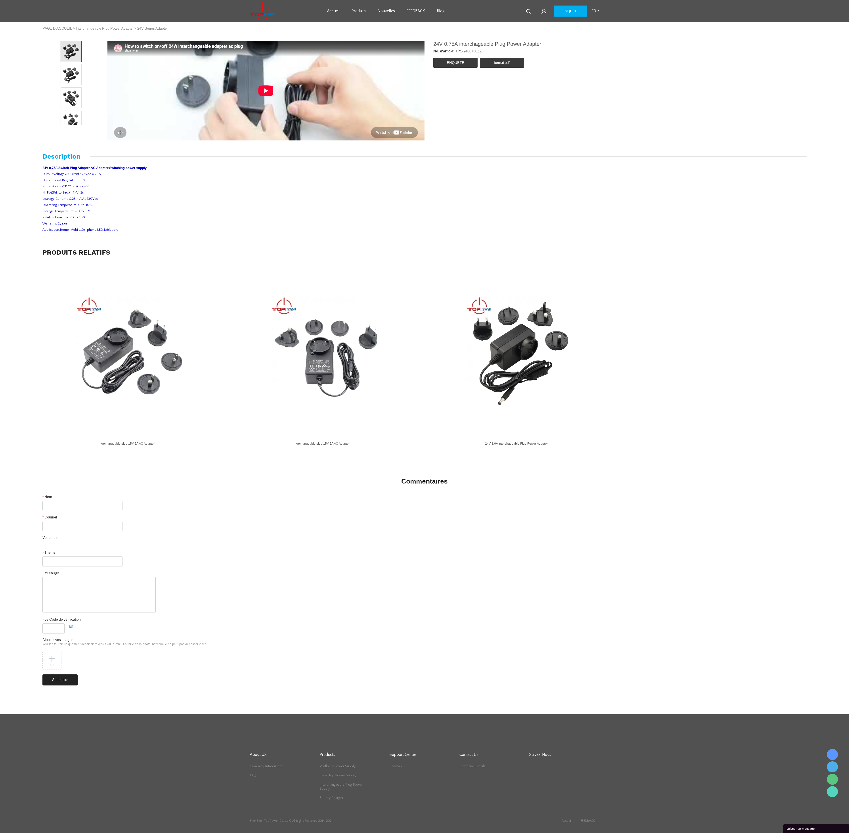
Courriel (49, 517)
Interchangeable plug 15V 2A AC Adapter (126, 443)
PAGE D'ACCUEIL (57, 28)
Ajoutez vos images (124, 642)
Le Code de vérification (61, 619)
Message (50, 573)
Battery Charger (331, 798)
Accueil (333, 11)
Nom (47, 497)
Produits (359, 11)
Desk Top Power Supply (338, 775)
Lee (832, 791)
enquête (571, 11)
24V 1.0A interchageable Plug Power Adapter (516, 443)
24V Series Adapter (152, 28)
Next (76, 128)
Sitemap (396, 766)
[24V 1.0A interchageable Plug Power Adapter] (521, 351)
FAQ (253, 775)
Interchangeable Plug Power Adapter (105, 28)
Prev (66, 128)
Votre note (50, 537)
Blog (441, 11)
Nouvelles (386, 11)
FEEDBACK (416, 11)
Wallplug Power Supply (338, 766)
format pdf (502, 63)
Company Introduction (266, 766)
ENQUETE (455, 63)
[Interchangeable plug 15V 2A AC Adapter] (130, 351)
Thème (48, 552)
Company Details (472, 766)
